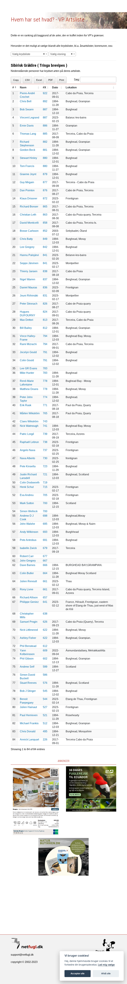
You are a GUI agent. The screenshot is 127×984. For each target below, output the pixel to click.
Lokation (71, 87)
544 (45, 699)
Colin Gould (27, 360)
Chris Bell (25, 101)
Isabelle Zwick (28, 548)
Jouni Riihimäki (29, 295)
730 (45, 458)
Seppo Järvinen (29, 263)
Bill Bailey (26, 328)
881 (45, 149)
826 (45, 303)
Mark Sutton (27, 503)
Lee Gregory (27, 247)
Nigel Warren (27, 279)
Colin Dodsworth (30, 482)
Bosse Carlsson (29, 230)
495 (45, 731)
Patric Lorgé (27, 434)
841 (45, 255)
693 (45, 531)
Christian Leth (28, 214)
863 (45, 214)
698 (45, 515)
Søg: (77, 79)
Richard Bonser (29, 206)
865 (45, 206)
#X (44, 87)
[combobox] (29, 54)
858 (45, 222)
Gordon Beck (27, 149)
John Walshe (27, 523)
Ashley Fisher (28, 638)
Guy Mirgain (27, 182)
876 (45, 190)
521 (45, 715)
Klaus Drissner (28, 198)
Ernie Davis (27, 125)
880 (45, 158)
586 (45, 674)
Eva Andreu (27, 495)
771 (45, 405)
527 (45, 707)
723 (45, 466)
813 (45, 319)
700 (45, 503)
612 (45, 646)
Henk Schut (27, 487)
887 (45, 109)
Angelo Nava (27, 450)
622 (45, 629)
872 (45, 198)
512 (45, 723)
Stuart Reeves (28, 682)
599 (45, 666)
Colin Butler (27, 573)
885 (45, 133)
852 (45, 230)
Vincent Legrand (29, 117)
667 (45, 560)
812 (45, 328)
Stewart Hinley (28, 158)
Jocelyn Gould (28, 352)
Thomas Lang (28, 133)
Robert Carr (27, 556)
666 (45, 565)
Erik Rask (25, 405)
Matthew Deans (29, 389)
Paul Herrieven (29, 715)
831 (45, 295)
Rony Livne (26, 589)
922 (45, 93)
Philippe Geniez (29, 602)
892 (45, 101)
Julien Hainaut (28, 707)
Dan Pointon (27, 190)
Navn (23, 87)
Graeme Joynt (28, 174)
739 (45, 434)
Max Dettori (26, 319)
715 (45, 487)
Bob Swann (27, 109)
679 (45, 548)
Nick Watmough (29, 425)
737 (45, 450)
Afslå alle (106, 973)
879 (45, 174)
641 (45, 602)
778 (45, 381)
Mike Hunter (27, 372)
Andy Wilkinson (29, 531)
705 (45, 495)
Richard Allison (29, 597)
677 (45, 556)
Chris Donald (27, 731)
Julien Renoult (28, 581)
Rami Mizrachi (28, 344)
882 (45, 141)
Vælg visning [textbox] (58, 54)
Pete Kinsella (28, 466)
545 (45, 691)
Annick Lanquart (29, 739)
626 (45, 621)
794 (45, 336)
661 (45, 581)
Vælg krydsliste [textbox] (21, 54)
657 (45, 597)
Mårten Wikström (30, 413)
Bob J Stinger (28, 691)
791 (45, 352)
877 (45, 182)
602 (45, 658)
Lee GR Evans (28, 368)
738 (45, 442)
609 (45, 650)
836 (45, 287)
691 (45, 540)
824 (45, 311)
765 (45, 413)
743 (45, 421)
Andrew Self (27, 666)
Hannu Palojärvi (29, 255)
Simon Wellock (29, 511)
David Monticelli (29, 222)
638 (45, 613)
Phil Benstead (28, 646)
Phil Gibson (27, 658)
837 (45, 279)
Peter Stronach (28, 303)
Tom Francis (27, 166)
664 (45, 573)
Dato (55, 87)
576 (45, 682)
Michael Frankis (29, 723)
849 (45, 238)
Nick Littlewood (29, 629)
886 (45, 125)
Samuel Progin (28, 621)
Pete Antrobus (28, 540)
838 (45, 271)
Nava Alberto (27, 458)
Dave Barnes (27, 565)
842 (45, 247)
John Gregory (28, 560)
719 (45, 482)
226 (45, 739)
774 (45, 397)
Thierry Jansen (28, 271)
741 (45, 425)
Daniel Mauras (28, 287)
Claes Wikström (29, 421)
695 (45, 523)
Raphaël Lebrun (29, 442)
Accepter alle (78, 973)
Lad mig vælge (106, 964)
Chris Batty (26, 238)
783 (45, 368)
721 (45, 474)
